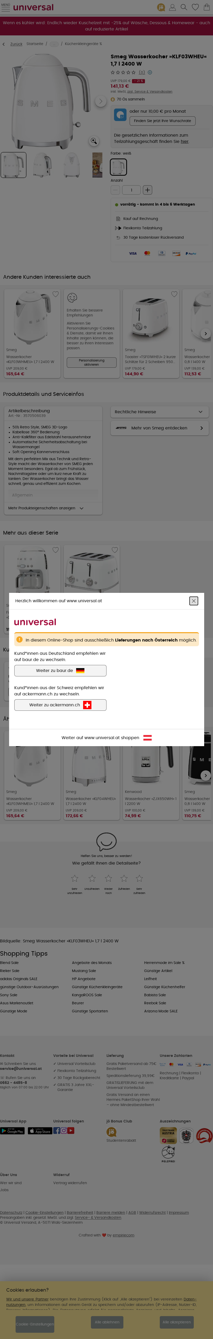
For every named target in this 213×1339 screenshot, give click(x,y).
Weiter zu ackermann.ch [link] (54, 705)
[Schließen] (194, 601)
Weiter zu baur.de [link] (54, 671)
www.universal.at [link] (102, 738)
